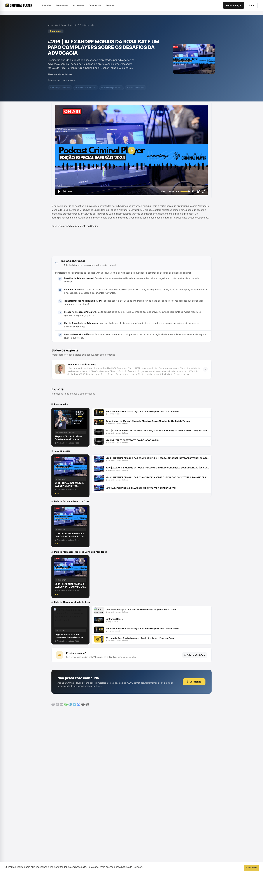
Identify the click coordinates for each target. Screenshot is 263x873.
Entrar (252, 5)
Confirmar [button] (251, 867)
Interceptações (61, 87)
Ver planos (195, 681)
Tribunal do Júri (87, 87)
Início (50, 25)
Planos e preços (233, 5)
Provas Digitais (113, 87)
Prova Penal (136, 87)
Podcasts (72, 25)
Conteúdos (60, 25)
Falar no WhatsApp (196, 655)
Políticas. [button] (138, 867)
